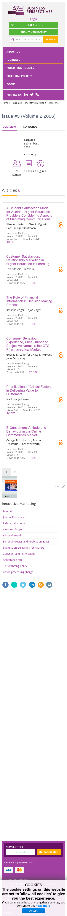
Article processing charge (18, 572)
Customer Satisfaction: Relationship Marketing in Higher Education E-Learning (27, 260)
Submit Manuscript (33, 32)
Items (35, 25)
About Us (13, 51)
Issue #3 (8, 511)
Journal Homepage (14, 517)
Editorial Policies (19, 76)
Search (50, 39)
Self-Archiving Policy (15, 566)
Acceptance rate (13, 560)
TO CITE (11, 242)
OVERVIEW (9, 126)
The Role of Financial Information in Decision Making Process (29, 301)
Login (33, 18)
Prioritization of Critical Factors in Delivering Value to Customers (29, 390)
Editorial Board (12, 535)
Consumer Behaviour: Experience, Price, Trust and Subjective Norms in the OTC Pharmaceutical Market (27, 344)
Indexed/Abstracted (14, 523)
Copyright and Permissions (19, 553)
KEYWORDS (30, 126)
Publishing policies (20, 68)
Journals (13, 59)
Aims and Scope (12, 529)
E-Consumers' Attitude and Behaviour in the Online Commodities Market (26, 431)
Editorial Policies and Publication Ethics (26, 541)
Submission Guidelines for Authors (23, 547)
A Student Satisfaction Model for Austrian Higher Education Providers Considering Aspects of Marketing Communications (29, 213)
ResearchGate (14, 585)
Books (11, 84)
